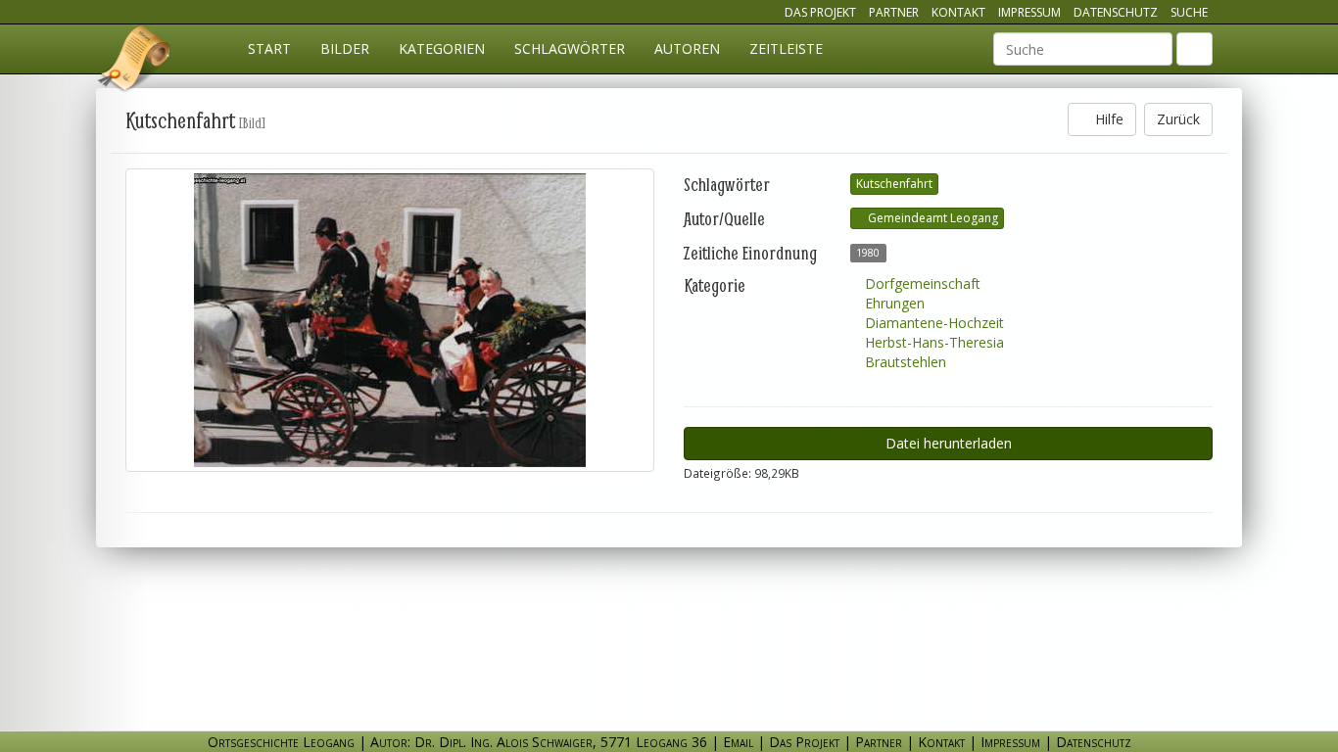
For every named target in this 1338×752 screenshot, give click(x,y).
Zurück (1178, 119)
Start (269, 48)
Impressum (1029, 12)
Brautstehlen (903, 361)
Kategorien (442, 48)
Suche (1189, 12)
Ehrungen (893, 303)
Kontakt (958, 12)
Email (738, 741)
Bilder (344, 48)
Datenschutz (1116, 12)
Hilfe (1107, 119)
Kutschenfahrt (894, 183)
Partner (894, 12)
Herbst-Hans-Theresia (932, 342)
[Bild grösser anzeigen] (389, 320)
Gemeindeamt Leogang (931, 218)
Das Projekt (820, 12)
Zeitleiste (786, 48)
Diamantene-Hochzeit (932, 322)
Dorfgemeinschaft (920, 283)
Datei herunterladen (948, 443)
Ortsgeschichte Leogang (135, 62)
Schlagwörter (569, 48)
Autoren (687, 48)
